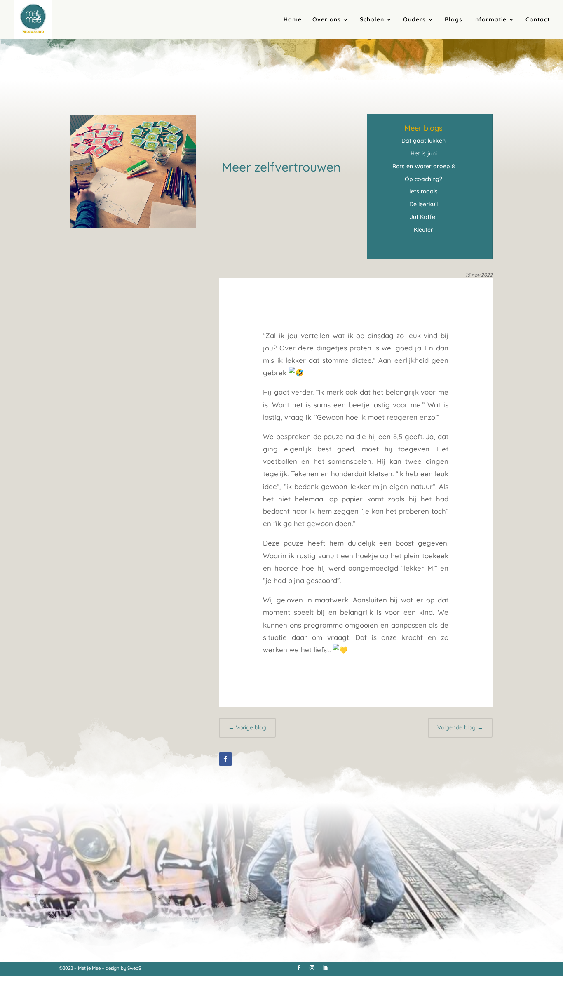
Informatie (490, 19)
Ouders (414, 19)
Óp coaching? (423, 179)
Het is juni (424, 153)
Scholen (372, 19)
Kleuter (423, 229)
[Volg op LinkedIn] (325, 968)
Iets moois (423, 191)
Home (293, 19)
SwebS (134, 968)
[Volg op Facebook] (225, 759)
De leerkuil (423, 204)
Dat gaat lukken (423, 140)
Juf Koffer (424, 217)
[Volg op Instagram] (312, 968)
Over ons (326, 19)
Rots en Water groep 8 (423, 166)
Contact (537, 19)
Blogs (453, 19)
